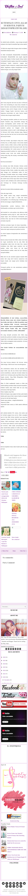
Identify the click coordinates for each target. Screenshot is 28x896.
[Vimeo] (6, 886)
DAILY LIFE (14, 19)
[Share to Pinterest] (8, 475)
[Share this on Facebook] (5, 472)
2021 (4, 674)
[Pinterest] (13, 883)
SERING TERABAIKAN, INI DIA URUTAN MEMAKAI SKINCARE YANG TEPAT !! (16, 850)
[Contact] (17, 886)
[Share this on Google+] (9, 472)
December (7, 680)
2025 (4, 660)
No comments (13, 34)
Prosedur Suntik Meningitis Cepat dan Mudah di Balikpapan (5, 542)
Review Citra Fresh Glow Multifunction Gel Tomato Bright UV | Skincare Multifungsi (16, 857)
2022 (4, 670)
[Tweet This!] (7, 472)
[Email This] (2, 475)
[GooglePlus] (10, 883)
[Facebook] (6, 883)
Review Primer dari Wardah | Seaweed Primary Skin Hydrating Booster (15, 835)
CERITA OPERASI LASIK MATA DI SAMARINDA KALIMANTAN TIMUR (16, 496)
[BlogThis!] (3, 475)
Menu (14, 12)
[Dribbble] (13, 886)
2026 (4, 657)
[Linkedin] (17, 883)
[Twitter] (3, 883)
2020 (4, 677)
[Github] (10, 886)
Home (14, 551)
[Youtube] (24, 883)
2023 (4, 667)
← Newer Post (4, 551)
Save (13, 472)
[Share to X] (5, 475)
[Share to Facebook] (6, 475)
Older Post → (23, 551)
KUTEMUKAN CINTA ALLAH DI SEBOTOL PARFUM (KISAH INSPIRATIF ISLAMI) (14, 25)
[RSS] (20, 886)
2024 (4, 664)
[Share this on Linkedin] (16, 472)
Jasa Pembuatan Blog (14, 893)
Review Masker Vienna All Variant (16, 826)
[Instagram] (20, 883)
